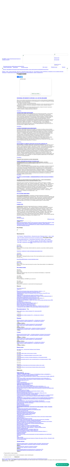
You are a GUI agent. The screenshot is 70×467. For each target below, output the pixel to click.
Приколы (18, 381)
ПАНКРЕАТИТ (20, 204)
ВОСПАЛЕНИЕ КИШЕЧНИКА (23, 193)
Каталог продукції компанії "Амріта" (24, 222)
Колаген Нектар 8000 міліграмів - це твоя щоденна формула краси (27, 259)
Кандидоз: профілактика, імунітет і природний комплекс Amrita (29, 426)
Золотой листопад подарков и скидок (24, 301)
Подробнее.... (19, 191)
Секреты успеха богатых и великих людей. (25, 383)
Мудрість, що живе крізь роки (22, 428)
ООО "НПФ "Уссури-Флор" (22, 240)
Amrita (49, 236)
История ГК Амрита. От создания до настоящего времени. (28, 425)
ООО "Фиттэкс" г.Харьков (33, 240)
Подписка (44, 69)
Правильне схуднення (21, 433)
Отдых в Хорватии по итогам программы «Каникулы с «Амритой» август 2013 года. (33, 305)
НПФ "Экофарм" (48, 239)
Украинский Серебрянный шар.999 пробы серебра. (26, 412)
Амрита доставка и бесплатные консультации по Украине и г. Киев (29, 295)
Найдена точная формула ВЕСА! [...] (23, 404)
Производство (24, 225)
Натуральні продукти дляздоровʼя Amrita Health (8, 67)
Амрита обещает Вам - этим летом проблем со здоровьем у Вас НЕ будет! (30, 400)
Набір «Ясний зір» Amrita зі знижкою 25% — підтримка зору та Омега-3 (30, 321)
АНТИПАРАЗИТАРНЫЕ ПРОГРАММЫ (25, 112)
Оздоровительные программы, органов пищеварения (27, 408)
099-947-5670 (56, 57)
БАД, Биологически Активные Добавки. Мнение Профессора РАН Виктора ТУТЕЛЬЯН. (33, 401)
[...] (23, 373)
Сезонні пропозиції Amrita (36, 222)
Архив (28, 225)
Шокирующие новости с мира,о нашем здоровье (26, 413)
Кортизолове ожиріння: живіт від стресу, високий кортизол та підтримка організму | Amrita (34, 359)
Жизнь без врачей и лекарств (22, 424)
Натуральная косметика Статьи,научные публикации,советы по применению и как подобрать (34, 421)
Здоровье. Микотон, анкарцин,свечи (28, 223)
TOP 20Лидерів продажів (24, 67)
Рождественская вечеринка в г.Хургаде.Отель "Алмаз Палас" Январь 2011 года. (32, 392)
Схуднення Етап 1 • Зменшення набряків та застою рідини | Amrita (29, 355)
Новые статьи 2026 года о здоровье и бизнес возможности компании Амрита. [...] (32, 431)
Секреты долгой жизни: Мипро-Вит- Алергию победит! (27, 393)
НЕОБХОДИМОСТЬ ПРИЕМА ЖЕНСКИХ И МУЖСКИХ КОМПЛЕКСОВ (32, 143)
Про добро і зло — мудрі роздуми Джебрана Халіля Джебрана (28, 349)
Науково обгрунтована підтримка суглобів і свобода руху (27, 430)
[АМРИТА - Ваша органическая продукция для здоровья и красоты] (12, 59)
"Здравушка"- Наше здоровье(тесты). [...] (24, 414)
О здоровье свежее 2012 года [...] (23, 380)
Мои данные (45, 67)
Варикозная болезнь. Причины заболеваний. (25, 402)
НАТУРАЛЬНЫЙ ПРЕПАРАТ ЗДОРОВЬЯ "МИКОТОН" (27, 429)
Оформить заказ (54, 67)
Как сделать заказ (30, 69)
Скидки (17, 69)
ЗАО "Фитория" (20, 236)
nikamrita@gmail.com (57, 64)
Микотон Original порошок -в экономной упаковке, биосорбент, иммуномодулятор (32, 444)
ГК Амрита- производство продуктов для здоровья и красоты (31, 237)
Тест (17, 436)
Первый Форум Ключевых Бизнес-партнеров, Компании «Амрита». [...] (30, 291)
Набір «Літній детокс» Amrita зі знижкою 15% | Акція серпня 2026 (29, 311)
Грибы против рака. (20, 403)
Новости (11, 69)
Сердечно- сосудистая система (22, 410)
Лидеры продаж (20, 441)
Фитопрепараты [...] (20, 415)
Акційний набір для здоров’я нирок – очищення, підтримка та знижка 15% (31, 329)
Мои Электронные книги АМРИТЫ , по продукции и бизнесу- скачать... (30, 390)
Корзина (63, 67)
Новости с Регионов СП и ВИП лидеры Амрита (26, 304)
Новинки (19, 318)
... (17, 290)
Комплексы (19, 223)
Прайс (41, 69)
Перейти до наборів (35, 93)
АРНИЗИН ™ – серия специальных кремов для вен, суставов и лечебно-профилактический (34, 296)
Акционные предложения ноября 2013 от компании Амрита (28, 292)
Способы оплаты (36, 69)
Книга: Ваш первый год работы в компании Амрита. (27, 302)
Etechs (6, 459)
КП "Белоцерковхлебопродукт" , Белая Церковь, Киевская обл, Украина (30, 239)
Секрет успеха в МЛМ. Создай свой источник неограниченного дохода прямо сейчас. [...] (33, 378)
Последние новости (20, 288)
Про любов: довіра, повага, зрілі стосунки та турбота (27, 353)
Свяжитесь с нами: (50, 222)
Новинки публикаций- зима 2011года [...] (24, 391)
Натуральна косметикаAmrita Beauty (17, 67)
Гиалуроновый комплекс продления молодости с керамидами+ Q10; (29, 450)
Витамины (45, 222)
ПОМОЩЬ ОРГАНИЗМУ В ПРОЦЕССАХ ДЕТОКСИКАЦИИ (32, 98)
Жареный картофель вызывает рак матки (24, 418)
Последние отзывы (21, 267)
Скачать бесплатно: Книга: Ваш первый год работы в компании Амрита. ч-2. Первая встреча (34, 379)
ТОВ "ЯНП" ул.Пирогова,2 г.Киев (23, 242)
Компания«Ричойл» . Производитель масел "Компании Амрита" (36, 236)
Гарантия (25, 69)
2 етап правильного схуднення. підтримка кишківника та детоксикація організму (32, 357)
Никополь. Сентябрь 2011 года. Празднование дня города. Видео (29, 422)
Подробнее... (19, 110)
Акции (47, 69)
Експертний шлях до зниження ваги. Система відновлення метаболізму (30, 423)
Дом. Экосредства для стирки (25, 224)
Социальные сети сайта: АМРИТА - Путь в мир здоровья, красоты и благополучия (32, 306)
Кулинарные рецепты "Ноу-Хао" (23, 389)
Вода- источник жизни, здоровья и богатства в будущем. (27, 375)
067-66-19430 (56, 59)
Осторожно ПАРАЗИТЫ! (21, 432)
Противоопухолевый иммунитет (23, 405)
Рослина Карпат (49, 240)
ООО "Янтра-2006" (42, 240)
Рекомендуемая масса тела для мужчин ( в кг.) (25, 411)
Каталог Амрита (6, 69)
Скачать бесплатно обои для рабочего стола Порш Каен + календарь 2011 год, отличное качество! (35, 394)
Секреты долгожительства (22, 382)
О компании (21, 69)
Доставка (14, 69)
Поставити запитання (62, 464)
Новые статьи (20, 347)
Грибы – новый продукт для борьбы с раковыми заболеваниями (29, 420)
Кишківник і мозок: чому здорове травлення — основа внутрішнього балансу (31, 427)
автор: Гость (19, 245)
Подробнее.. (19, 217)
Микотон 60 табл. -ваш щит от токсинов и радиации (26, 447)
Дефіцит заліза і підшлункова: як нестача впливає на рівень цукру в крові (30, 365)
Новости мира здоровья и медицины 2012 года (25, 303)
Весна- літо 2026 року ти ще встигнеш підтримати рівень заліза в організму (31, 367)
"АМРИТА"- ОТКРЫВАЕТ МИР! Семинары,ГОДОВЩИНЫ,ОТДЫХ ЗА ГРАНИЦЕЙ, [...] (34, 374)
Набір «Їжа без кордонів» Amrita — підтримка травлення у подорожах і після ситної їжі (33, 335)
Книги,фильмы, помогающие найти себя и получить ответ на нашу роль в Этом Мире (33, 419)
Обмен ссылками (20, 437)
